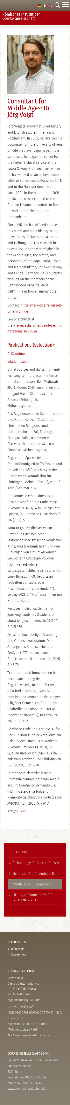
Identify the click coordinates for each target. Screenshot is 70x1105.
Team (23, 811)
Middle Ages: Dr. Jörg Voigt (32, 884)
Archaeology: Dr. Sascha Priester (36, 862)
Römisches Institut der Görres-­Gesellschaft (21, 16)
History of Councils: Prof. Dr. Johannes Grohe (33, 897)
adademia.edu (18, 361)
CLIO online (16, 353)
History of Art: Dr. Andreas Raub (36, 873)
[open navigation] (65, 5)
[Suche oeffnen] (57, 5)
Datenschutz (18, 954)
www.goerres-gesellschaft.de (26, 1089)
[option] (39, 5)
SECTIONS (20, 852)
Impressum (17, 949)
